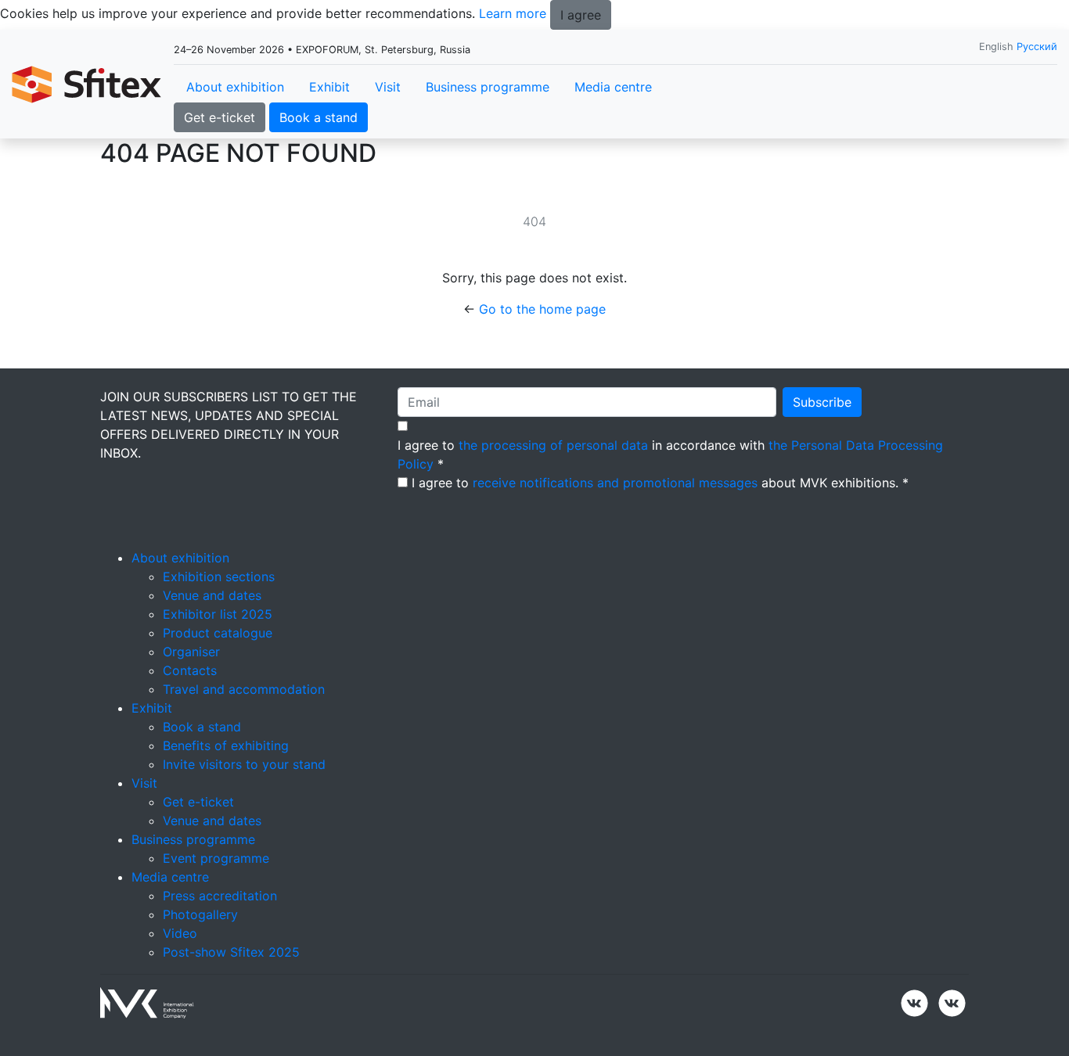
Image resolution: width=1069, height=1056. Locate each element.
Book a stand (318, 117)
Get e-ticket (219, 117)
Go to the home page (542, 309)
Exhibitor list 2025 (217, 614)
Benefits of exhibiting (226, 745)
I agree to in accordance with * (670, 454)
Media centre (613, 87)
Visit (388, 87)
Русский (1037, 46)
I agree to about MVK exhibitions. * (660, 482)
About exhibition (235, 87)
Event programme (216, 858)
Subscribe (822, 402)
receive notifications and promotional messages (615, 482)
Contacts (190, 670)
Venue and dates (212, 595)
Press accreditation (220, 895)
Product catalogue (217, 633)
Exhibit (329, 87)
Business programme (487, 87)
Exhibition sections (219, 576)
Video (180, 933)
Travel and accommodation (244, 689)
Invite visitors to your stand (244, 764)
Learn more (512, 13)
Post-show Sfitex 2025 (231, 952)
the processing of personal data (553, 445)
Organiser (191, 651)
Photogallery (200, 914)
